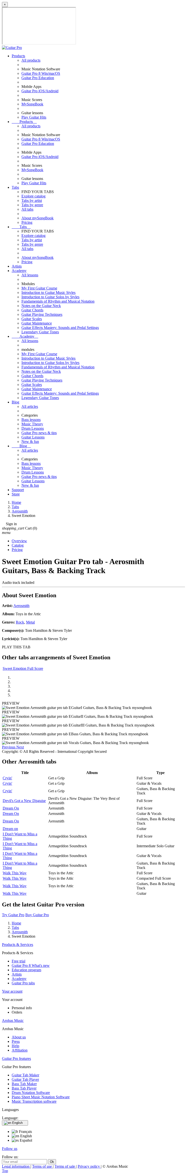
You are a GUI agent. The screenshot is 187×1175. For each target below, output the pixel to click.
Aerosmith (21, 606)
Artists (17, 266)
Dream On (11, 808)
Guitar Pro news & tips (39, 433)
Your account (12, 991)
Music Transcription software (34, 1101)
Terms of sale (65, 1166)
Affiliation (20, 1050)
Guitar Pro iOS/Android (39, 91)
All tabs (27, 209)
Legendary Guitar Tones (40, 332)
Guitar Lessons (33, 437)
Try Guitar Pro (13, 915)
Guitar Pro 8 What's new (31, 965)
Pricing (26, 222)
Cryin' (7, 778)
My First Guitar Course (39, 288)
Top (5, 1171)
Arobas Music (13, 1020)
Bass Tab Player (24, 1088)
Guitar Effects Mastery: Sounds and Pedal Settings (60, 328)
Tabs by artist (31, 200)
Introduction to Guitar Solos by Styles (50, 297)
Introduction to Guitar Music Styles (48, 292)
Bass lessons (31, 420)
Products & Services (17, 944)
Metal (30, 622)
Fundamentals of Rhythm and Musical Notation (57, 301)
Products (18, 56)
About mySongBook (37, 218)
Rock (20, 622)
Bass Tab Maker (24, 1084)
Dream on (10, 829)
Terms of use (42, 1166)
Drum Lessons (32, 428)
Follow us (9, 1149)
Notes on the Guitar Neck (41, 306)
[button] (9, 747)
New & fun (30, 441)
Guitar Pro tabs (23, 983)
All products (30, 60)
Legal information (16, 1166)
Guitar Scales (31, 319)
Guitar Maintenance (36, 323)
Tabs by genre (32, 205)
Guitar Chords (32, 310)
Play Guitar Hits (33, 117)
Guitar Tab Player (25, 1079)
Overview (19, 541)
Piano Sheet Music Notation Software (41, 1097)
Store (16, 494)
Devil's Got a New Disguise (24, 801)
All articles (29, 406)
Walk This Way (15, 873)
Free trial (18, 961)
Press (16, 1041)
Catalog (18, 545)
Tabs (15, 187)
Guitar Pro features (16, 1058)
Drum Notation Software (31, 1093)
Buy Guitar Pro (37, 915)
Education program (26, 970)
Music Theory (32, 424)
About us (19, 1037)
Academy (19, 271)
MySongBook (32, 104)
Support (18, 490)
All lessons (29, 275)
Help (15, 1046)
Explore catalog (33, 196)
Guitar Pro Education (37, 78)
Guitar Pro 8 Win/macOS (40, 73)
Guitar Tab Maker (25, 1075)
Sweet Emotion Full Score (23, 668)
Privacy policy (89, 1166)
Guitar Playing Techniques (41, 314)
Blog (15, 402)
